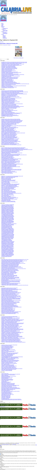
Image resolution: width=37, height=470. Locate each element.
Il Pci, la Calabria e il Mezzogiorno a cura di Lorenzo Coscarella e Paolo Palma (10, 391)
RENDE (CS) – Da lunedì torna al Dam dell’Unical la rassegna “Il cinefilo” (10, 328)
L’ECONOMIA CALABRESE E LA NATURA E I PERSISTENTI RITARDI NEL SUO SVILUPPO (7, 245)
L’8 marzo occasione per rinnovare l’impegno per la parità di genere (9, 275)
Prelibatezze (4, 35)
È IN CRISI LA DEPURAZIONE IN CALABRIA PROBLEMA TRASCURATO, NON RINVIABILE (7, 218)
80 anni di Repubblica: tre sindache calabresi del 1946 (7, 274)
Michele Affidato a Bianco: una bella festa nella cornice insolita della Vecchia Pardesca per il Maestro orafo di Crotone (14, 259)
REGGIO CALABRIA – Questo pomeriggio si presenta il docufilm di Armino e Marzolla (11, 326)
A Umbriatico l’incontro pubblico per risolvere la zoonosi (7, 130)
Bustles (18, 443)
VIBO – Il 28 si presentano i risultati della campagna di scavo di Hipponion (10, 186)
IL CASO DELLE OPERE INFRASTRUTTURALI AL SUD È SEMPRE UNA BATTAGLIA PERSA (7, 232)
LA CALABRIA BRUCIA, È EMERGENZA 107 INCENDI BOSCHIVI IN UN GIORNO (6, 240)
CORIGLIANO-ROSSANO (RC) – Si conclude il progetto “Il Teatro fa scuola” (10, 331)
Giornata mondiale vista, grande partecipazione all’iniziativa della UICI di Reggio (10, 166)
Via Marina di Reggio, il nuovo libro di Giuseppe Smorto (7, 384)
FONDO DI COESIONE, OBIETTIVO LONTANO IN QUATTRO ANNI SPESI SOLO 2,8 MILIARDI (7, 224)
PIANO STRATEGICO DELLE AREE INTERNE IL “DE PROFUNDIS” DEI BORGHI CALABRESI (7, 231)
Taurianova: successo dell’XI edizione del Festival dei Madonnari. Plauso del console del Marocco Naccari (13, 268)
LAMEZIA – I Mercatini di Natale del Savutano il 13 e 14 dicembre (9, 68)
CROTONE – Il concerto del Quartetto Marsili (6, 370)
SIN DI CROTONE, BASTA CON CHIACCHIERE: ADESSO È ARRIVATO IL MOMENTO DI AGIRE (7, 219)
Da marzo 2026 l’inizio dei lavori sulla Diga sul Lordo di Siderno (8, 165)
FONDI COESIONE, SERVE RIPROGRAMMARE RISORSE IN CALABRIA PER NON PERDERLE (7, 222)
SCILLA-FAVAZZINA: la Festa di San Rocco (6, 172)
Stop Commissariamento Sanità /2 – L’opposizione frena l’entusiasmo (9, 272)
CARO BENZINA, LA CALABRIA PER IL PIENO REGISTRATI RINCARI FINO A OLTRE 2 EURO (7, 251)
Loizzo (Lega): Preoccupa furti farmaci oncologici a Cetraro (8, 309)
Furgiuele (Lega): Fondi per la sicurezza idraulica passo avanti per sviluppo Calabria (11, 296)
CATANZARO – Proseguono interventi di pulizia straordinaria (8, 84)
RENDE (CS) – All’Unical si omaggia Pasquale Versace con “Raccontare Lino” (10, 113)
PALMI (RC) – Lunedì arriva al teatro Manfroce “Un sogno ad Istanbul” (9, 337)
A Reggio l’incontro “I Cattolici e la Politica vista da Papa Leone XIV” (9, 284)
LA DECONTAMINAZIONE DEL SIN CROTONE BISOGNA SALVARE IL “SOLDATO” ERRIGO (7, 237)
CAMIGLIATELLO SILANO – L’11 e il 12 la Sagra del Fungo (8, 104)
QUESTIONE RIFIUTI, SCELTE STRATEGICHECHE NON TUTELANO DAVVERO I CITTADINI (7, 244)
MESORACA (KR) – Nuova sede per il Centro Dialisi (7, 128)
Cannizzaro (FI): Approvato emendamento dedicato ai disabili (8, 313)
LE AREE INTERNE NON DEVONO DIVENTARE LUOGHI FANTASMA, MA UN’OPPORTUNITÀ (7, 216)
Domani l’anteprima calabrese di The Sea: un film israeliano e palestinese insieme (10, 262)
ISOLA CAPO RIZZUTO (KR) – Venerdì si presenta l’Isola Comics (9, 134)
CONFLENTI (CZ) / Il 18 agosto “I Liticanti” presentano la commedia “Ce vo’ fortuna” (11, 63)
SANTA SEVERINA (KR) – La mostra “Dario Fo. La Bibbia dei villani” (9, 127)
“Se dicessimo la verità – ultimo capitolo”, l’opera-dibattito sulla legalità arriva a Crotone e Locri (12, 332)
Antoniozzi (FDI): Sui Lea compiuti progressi (6, 299)
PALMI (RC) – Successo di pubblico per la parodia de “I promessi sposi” (9, 333)
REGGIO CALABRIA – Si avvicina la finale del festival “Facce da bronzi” (10, 334)
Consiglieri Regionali (5, 28)
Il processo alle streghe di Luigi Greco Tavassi (6, 378)
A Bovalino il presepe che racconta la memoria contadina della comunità (9, 159)
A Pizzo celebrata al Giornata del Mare (5, 183)
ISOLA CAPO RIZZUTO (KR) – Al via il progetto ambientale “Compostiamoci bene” (11, 144)
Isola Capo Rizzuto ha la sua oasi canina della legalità (7, 138)
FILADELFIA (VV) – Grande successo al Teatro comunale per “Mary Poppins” (10, 318)
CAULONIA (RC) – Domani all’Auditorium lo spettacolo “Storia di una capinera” (10, 339)
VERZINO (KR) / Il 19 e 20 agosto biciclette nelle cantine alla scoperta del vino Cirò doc (11, 121)
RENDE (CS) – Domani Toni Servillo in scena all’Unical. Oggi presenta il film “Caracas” (11, 341)
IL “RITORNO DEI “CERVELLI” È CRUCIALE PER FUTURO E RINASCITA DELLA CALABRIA (7, 234)
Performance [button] (1, 459)
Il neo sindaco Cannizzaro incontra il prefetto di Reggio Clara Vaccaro (9, 269)
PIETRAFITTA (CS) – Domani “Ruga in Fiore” (7, 116)
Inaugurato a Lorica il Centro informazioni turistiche (7, 109)
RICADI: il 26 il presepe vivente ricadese (6, 178)
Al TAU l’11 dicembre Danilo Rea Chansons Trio (7, 346)
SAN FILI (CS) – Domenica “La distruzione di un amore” (8, 366)
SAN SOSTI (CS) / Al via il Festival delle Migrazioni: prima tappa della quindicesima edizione (12, 90)
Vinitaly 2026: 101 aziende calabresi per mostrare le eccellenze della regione (10, 270)
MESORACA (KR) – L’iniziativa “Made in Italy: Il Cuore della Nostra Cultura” (10, 131)
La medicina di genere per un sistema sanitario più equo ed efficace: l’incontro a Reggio (11, 169)
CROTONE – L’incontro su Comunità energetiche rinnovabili (8, 132)
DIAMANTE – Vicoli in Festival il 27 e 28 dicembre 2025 (8, 98)
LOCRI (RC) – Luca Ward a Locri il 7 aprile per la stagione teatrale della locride (10, 330)
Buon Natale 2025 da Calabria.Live (5, 282)
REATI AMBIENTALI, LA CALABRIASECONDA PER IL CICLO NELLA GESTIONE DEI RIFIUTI (8, 223)
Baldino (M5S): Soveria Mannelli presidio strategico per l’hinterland (9, 303)
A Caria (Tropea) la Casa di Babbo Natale (6, 179)
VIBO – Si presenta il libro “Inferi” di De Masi (6, 190)
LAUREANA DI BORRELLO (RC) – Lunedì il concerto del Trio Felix (9, 357)
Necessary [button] (1, 453)
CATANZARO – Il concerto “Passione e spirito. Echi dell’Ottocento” (9, 353)
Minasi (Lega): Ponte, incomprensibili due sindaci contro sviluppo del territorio (10, 301)
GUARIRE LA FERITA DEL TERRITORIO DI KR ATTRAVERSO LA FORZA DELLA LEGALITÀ (7, 255)
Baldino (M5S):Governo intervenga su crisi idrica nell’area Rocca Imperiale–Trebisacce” (11, 289)
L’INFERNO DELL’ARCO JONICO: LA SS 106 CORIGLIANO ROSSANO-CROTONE (7, 239)
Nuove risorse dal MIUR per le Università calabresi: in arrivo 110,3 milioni (9, 265)
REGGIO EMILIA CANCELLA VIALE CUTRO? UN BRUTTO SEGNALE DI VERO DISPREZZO (7, 207)
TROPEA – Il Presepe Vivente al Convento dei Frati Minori (8, 180)
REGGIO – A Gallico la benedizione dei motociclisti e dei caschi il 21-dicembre (10, 162)
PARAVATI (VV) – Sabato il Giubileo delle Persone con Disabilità (9, 185)
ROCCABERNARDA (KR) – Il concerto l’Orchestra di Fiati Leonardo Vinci (10, 360)
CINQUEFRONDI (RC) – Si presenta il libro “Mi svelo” (8, 163)
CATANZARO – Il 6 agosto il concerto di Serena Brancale (8, 349)
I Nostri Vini (4, 36)
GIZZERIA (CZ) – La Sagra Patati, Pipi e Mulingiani (7, 80)
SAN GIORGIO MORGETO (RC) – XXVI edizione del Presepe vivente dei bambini (11, 158)
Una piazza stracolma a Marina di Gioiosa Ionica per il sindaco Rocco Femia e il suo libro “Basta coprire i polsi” (14, 260)
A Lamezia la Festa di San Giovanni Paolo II (6, 71)
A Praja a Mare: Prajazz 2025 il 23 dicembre (6, 345)
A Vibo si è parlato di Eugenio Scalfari (5, 199)
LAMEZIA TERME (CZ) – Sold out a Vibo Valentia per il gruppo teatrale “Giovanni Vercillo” (12, 323)
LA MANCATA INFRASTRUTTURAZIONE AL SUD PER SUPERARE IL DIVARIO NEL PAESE (7, 249)
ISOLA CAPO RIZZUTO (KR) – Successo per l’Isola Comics (8, 133)
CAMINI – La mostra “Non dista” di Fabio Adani (7, 173)
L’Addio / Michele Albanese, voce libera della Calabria (7, 276)
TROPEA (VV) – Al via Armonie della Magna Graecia (7, 351)
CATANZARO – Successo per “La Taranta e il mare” (7, 75)
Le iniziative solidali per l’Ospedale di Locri (6, 167)
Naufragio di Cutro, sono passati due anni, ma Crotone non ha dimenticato (9, 139)
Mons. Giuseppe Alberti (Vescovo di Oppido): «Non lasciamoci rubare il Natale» (10, 281)
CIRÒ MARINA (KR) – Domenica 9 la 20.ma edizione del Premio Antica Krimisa (10, 122)
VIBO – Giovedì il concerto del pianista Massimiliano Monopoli (8, 369)
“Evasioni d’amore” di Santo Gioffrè (5, 376)
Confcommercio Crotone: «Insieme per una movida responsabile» (8, 124)
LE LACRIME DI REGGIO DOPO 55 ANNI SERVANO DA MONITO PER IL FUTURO (6, 227)
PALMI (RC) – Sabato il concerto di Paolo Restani (7, 355)
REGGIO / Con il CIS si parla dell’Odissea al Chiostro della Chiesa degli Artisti (10, 151)
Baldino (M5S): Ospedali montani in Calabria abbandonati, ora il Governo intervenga (11, 311)
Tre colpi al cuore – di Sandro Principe (5, 397)
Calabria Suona (4, 37)
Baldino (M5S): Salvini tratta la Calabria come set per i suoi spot (8, 288)
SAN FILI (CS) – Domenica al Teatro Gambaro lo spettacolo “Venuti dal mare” (10, 340)
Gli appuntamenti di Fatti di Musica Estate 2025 (6, 348)
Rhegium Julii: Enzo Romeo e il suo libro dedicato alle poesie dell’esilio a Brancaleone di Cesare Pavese (13, 263)
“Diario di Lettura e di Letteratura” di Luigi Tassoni (7, 379)
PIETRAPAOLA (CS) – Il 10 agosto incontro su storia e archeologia (9, 94)
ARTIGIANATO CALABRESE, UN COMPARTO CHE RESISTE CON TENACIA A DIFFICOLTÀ (7, 211)
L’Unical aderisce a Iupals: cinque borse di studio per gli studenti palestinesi (10, 105)
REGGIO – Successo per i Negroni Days (6, 170)
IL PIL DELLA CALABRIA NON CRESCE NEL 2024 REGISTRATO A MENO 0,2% (6, 256)
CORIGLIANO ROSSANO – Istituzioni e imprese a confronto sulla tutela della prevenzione (12, 103)
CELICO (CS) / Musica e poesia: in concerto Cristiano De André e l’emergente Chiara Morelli (12, 91)
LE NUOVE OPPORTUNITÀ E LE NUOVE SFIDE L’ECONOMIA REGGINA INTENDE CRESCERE (7, 235)
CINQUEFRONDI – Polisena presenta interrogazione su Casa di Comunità (10, 155)
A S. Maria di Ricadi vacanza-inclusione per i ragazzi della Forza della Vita (10, 184)
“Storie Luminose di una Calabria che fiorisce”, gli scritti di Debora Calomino (10, 385)
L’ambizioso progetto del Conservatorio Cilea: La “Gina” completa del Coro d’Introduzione (11, 368)
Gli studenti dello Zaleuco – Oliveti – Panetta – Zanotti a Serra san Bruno (9, 197)
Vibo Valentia (3, 26)
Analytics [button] (1, 462)
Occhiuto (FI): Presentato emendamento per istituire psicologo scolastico (9, 291)
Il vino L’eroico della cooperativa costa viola (6, 168)
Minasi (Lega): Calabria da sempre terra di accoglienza (7, 304)
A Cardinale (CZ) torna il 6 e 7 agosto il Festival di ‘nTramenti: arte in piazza (10, 64)
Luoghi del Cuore (5, 38)
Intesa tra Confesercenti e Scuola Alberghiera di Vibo (7, 198)
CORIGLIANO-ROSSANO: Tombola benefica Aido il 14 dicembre (9, 100)
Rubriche (2, 34)
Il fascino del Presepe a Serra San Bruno (6, 200)
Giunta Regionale (5, 33)
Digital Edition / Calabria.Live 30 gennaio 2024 (8, 43)
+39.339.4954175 (14, 444)
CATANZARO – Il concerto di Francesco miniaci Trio (7, 365)
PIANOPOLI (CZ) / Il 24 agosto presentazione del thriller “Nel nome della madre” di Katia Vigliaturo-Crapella (14, 62)
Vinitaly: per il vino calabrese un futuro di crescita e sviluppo (8, 271)
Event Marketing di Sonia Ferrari (5, 398)
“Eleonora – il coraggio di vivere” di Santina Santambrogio (8, 374)
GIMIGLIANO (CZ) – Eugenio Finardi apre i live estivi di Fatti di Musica (9, 352)
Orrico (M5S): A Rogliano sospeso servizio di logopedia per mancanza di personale (10, 295)
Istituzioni (2, 31)
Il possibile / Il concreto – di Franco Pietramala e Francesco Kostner (9, 387)
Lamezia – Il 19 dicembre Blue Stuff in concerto (6, 347)
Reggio (2, 25)
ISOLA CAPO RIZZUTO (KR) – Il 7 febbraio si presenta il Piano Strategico (10, 143)
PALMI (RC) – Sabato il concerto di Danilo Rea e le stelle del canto (9, 363)
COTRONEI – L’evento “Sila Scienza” (5, 126)
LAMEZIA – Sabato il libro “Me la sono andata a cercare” (8, 69)
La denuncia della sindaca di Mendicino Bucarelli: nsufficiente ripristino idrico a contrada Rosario (12, 106)
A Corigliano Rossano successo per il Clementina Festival (8, 102)
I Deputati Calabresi (5, 30)
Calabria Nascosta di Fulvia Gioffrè (5, 382)
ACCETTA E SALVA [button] (2, 469)
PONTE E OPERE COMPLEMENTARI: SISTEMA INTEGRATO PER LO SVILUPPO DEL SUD (7, 247)
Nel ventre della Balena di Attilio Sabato (6, 392)
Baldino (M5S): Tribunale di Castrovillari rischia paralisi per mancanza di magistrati (10, 300)
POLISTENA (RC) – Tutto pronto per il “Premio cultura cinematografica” (9, 325)
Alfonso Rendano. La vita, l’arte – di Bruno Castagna (7, 394)
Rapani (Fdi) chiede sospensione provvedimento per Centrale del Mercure (9, 306)
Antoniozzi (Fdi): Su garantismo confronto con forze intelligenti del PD (9, 312)
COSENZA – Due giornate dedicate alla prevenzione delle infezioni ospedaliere (10, 101)
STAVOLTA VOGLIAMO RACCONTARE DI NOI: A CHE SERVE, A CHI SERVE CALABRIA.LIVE (7, 205)
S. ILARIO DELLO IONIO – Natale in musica (6, 156)
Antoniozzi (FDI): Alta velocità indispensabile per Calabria (8, 310)
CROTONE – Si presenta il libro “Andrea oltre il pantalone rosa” (8, 135)
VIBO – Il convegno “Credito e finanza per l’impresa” (7, 194)
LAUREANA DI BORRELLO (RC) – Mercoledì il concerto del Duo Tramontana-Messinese (12, 356)
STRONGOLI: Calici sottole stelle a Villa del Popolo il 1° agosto (8, 123)
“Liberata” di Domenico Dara (4, 375)
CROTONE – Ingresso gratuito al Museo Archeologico (7, 142)
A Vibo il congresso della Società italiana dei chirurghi (7, 188)
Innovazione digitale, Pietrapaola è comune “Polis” (7, 114)
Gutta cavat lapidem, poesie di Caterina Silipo (6, 386)
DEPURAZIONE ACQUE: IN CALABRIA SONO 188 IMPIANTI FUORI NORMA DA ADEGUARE (7, 236)
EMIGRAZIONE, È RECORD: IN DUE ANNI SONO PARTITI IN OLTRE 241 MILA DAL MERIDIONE (7, 241)
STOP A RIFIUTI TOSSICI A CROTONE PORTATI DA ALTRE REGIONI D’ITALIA (6, 226)
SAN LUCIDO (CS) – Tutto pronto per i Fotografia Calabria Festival (9, 110)
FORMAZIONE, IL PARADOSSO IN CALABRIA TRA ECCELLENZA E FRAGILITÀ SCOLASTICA (7, 212)
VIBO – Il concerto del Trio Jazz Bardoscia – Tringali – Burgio (8, 367)
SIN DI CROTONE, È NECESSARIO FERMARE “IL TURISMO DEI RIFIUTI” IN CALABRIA (7, 214)
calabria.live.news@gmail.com (5, 444)
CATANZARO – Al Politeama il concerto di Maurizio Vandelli (8, 362)
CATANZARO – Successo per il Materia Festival (7, 73)
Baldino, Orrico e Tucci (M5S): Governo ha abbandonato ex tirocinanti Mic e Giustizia (11, 297)
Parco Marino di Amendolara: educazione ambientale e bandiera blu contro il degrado (11, 266)
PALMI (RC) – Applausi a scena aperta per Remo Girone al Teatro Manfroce (10, 338)
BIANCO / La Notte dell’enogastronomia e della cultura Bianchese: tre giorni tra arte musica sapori (12, 148)
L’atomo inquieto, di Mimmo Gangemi (5, 396)
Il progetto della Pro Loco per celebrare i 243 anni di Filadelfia (8, 189)
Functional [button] (1, 456)
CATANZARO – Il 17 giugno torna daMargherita (7, 86)
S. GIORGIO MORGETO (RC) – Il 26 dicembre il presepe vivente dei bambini (10, 160)
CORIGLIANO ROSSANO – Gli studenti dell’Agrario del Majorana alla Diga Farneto (11, 97)
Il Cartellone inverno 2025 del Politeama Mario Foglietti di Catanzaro (9, 316)
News (3, 27)
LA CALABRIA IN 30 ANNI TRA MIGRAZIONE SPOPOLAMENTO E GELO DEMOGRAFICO (7, 252)
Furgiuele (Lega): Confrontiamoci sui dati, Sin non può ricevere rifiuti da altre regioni (11, 292)
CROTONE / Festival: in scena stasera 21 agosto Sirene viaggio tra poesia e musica (10, 119)
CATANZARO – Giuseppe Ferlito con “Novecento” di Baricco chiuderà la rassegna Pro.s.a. (12, 320)
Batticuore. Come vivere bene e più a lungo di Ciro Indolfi (8, 383)
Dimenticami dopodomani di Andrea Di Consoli (6, 377)
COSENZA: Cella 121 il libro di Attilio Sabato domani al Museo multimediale (10, 96)
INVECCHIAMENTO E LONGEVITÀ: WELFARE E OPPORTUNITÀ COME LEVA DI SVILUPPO (7, 209)
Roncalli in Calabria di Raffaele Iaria (5, 390)
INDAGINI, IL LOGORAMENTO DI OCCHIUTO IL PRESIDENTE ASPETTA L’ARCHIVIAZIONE (7, 210)
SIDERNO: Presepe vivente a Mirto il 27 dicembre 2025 (7, 157)
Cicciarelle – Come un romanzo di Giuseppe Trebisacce (5, 381)
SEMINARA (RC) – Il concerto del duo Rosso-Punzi (7, 359)
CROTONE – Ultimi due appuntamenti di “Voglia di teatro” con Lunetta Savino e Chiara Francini (12, 319)
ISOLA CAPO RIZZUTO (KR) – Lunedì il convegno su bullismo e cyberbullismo (10, 141)
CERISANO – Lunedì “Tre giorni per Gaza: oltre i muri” (7, 112)
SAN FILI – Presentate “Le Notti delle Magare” (6, 111)
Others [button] (1, 467)
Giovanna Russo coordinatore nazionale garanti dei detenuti (8, 278)
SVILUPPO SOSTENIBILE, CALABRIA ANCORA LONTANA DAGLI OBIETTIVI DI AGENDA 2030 (7, 230)
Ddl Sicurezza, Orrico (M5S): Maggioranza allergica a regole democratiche (10, 294)
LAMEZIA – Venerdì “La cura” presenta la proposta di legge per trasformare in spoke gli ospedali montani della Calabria (15, 83)
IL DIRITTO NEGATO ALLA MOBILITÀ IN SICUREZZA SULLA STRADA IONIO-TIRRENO (7, 220)
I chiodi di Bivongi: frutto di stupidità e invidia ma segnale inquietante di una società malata (11, 261)
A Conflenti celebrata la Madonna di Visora (6, 76)
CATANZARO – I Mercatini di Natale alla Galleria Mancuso (8, 66)
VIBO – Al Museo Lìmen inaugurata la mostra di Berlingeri (8, 191)
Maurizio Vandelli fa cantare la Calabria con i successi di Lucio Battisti (9, 361)
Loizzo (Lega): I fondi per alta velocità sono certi (7, 307)
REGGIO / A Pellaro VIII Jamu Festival (6, 153)
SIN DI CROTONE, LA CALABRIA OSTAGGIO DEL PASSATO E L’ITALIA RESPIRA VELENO (7, 228)
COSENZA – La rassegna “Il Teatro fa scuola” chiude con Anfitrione (9, 321)
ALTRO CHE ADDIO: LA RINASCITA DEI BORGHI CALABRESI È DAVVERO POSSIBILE (7, 206)
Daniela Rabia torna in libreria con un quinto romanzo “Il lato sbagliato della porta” (10, 388)
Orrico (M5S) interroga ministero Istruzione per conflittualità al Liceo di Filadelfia (10, 298)
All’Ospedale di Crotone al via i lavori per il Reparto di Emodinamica (9, 140)
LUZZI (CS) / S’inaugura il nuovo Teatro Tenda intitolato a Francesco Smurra (10, 92)
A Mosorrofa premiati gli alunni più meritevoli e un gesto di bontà (8, 164)
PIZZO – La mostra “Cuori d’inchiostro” (6, 196)
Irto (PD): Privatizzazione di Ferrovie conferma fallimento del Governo (9, 305)
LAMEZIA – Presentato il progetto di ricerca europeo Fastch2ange (9, 82)
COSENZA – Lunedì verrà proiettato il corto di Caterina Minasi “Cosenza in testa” (10, 327)
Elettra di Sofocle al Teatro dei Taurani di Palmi (6, 317)
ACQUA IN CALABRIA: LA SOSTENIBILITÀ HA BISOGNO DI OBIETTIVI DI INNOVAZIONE (7, 253)
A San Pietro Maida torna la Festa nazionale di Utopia (7, 87)
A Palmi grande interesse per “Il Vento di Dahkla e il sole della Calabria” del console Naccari (12, 267)
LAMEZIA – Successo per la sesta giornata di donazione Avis (8, 70)
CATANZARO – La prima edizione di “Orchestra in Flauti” (8, 358)
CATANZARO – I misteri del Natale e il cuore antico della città (8, 67)
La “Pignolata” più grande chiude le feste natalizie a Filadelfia (8, 201)
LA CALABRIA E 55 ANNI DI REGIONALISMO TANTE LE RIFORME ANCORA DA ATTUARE (7, 215)
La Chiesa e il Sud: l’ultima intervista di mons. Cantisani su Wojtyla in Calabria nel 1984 (11, 399)
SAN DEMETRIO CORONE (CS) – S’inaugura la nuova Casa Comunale (10, 115)
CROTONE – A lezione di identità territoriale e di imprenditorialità (9, 137)
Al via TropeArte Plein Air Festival (5, 181)
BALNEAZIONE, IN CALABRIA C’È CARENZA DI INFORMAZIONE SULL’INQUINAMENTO (7, 243)
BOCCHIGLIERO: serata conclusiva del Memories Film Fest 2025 (9, 107)
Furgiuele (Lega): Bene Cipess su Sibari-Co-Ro (6, 290)
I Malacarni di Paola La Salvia (4, 373)
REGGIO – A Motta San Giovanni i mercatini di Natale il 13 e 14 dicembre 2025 (10, 161)
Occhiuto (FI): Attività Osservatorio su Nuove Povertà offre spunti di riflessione (10, 302)
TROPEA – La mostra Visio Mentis (5, 182)
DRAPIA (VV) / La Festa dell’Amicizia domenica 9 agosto (8, 177)
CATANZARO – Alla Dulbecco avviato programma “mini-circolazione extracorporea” (11, 72)
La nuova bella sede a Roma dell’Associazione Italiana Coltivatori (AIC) (9, 283)
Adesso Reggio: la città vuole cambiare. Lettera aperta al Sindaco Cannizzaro (10, 264)
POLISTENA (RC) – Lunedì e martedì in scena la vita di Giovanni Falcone (10, 335)
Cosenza (2, 24)
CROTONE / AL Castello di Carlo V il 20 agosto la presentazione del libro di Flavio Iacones (12, 120)
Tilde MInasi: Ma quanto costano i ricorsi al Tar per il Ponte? (8, 308)
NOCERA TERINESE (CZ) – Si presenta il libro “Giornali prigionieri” (9, 78)
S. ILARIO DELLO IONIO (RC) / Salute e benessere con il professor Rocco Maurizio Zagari (12, 150)
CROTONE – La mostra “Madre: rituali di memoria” (7, 129)
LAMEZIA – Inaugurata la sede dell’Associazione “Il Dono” (8, 81)
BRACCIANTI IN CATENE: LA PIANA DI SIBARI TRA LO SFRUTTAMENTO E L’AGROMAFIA (7, 248)
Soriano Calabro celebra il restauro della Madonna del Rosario (8, 187)
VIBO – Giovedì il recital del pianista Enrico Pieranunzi (7, 364)
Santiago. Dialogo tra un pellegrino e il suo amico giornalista (8, 389)
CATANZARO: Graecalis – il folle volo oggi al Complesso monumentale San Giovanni (11, 65)
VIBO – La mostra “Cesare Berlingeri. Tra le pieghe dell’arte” (8, 192)
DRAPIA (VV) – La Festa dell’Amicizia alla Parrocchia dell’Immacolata (9, 176)
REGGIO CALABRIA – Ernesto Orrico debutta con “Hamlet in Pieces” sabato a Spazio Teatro (12, 329)
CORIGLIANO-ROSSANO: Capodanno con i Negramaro (8, 99)
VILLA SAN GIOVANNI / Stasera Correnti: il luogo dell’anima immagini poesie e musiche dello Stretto (13, 147)
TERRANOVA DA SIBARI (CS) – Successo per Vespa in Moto (8, 108)
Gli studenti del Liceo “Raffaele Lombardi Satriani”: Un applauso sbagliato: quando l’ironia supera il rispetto (13, 125)
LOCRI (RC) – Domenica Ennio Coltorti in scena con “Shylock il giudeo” (9, 324)
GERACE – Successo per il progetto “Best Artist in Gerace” (8, 171)
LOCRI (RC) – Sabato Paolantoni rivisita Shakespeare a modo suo (9, 322)
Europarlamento (5, 32)
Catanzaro (2, 23)
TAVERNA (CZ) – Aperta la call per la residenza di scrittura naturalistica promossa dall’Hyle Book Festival (13, 85)
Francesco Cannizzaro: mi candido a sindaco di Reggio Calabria (8, 273)
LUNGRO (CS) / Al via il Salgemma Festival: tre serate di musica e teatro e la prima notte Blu (12, 93)
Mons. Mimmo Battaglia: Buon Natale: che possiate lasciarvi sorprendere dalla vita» (11, 280)
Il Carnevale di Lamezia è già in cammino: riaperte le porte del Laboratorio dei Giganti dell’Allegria (12, 74)
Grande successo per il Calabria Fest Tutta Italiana (7, 354)
